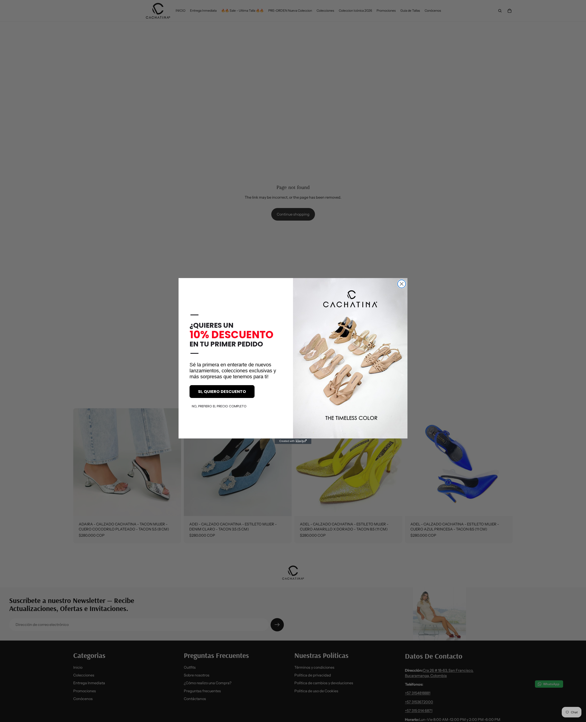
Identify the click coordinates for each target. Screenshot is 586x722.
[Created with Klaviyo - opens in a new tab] (293, 441)
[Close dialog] (402, 284)
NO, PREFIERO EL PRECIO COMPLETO (219, 406)
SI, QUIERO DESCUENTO (222, 391)
